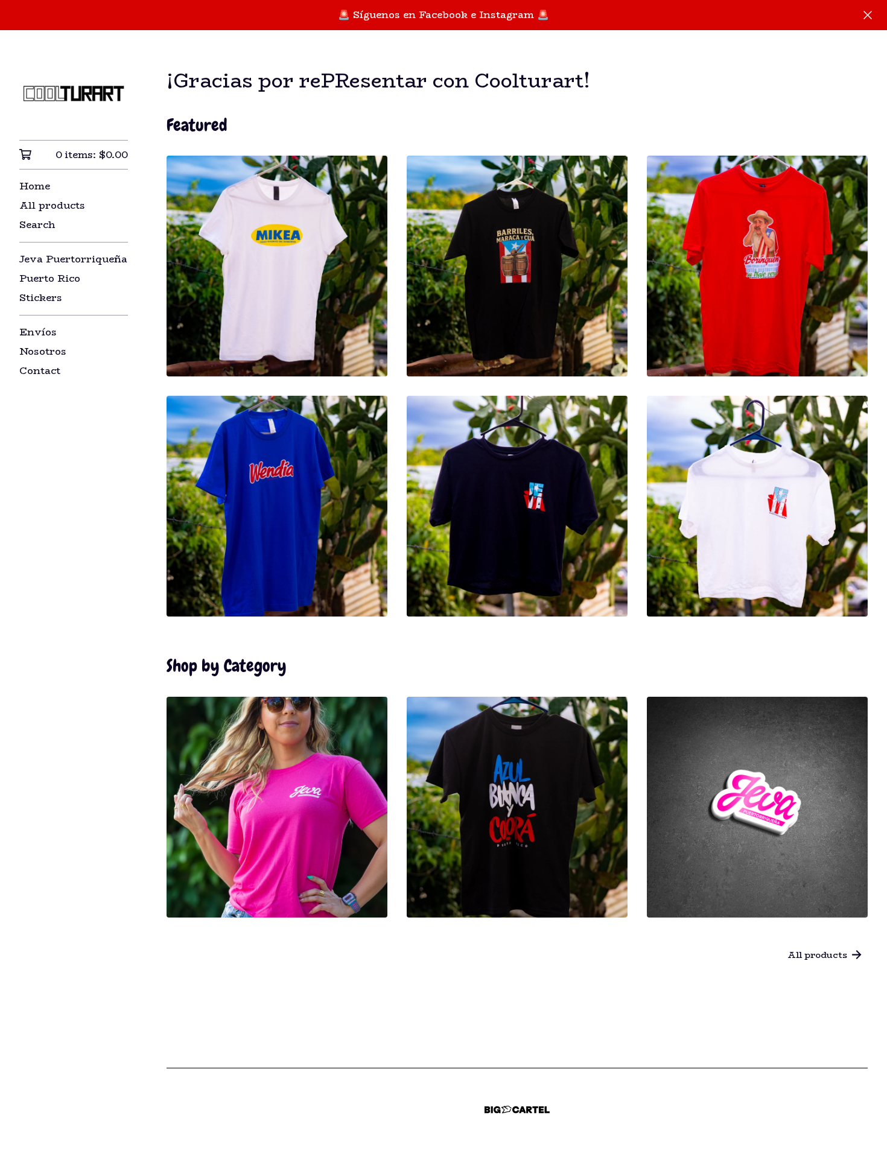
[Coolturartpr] (73, 93)
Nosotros (42, 351)
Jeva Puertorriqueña (73, 259)
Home (34, 186)
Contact (39, 370)
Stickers (40, 297)
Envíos (38, 332)
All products (52, 205)
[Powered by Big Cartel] (517, 1109)
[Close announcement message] (867, 15)
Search (37, 224)
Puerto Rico (49, 278)
